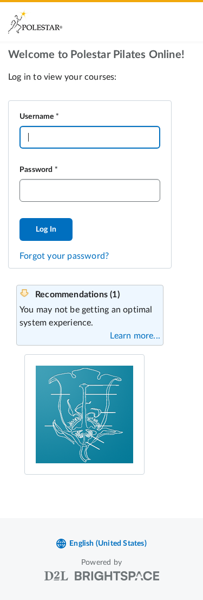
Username (36, 116)
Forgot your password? (64, 256)
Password (36, 170)
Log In (46, 229)
